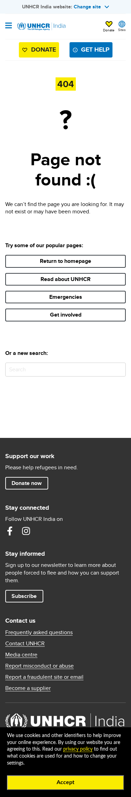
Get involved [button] (65, 315)
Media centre (21, 655)
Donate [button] (109, 30)
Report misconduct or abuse (39, 666)
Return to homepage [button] (65, 261)
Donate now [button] (27, 483)
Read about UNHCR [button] (65, 279)
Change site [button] (87, 6)
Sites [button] (122, 29)
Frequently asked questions (39, 632)
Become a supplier (28, 688)
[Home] (41, 26)
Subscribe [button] (24, 596)
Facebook (9, 531)
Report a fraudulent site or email (44, 677)
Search (119, 369)
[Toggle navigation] (8, 26)
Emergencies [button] (65, 297)
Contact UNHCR (25, 643)
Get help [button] (95, 49)
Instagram (25, 531)
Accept (65, 782)
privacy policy (78, 749)
